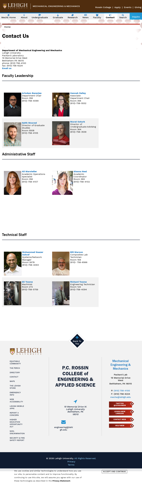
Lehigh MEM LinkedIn (119, 412)
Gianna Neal (80, 171)
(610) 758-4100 (122, 390)
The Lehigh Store (15, 387)
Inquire (136, 16)
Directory (15, 372)
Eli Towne (27, 282)
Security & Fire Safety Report (17, 439)
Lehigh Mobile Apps (17, 407)
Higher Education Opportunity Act (16, 423)
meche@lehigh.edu (120, 397)
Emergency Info (15, 393)
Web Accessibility (16, 400)
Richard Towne (78, 282)
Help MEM (119, 425)
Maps (12, 381)
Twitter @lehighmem (120, 404)
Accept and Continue (114, 472)
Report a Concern (14, 414)
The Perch (15, 368)
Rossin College (103, 7)
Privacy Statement (61, 481)
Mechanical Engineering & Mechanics (56, 6)
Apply (117, 7)
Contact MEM (119, 419)
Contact (14, 377)
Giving (138, 7)
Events (127, 7)
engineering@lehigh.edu (63, 428)
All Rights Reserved (84, 458)
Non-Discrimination (17, 432)
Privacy (71, 461)
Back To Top (77, 342)
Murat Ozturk (77, 121)
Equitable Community (15, 362)
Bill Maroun (76, 252)
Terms (71, 464)
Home (7, 27)
